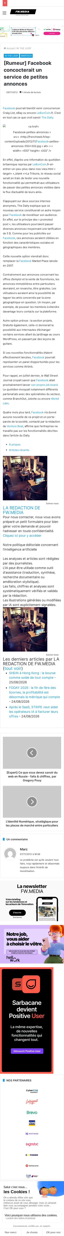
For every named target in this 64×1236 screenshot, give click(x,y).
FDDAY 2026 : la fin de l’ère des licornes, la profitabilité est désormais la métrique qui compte (34, 692)
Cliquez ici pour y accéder (22, 535)
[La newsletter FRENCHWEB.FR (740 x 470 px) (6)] (32, 920)
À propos (14, 444)
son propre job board (44, 384)
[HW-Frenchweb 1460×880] (32, 962)
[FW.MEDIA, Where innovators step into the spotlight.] (23, 13)
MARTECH (26, 55)
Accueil (10, 48)
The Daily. (47, 117)
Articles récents (19, 450)
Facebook (9, 108)
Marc (24, 849)
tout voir (12, 668)
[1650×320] (32, 31)
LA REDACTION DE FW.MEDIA (21, 510)
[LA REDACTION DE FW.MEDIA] (25, 499)
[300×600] (26, 1072)
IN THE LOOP (24, 48)
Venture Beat (15, 426)
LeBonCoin (43, 113)
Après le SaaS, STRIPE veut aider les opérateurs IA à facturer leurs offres (33, 711)
